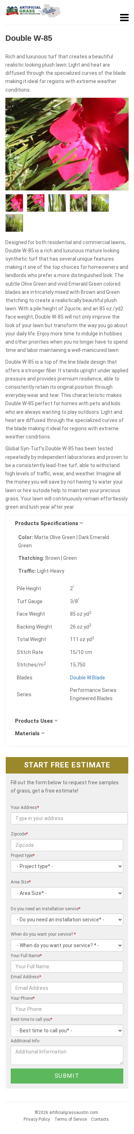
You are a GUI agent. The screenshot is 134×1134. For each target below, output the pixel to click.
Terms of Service (70, 1119)
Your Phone (23, 998)
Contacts (100, 1119)
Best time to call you (31, 1019)
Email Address (26, 976)
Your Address (25, 807)
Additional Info (25, 1040)
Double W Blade (87, 677)
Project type (23, 855)
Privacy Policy (37, 1119)
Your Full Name (26, 955)
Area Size (21, 882)
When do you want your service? (43, 934)
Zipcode (19, 834)
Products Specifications (47, 523)
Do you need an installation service (45, 908)
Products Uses (34, 721)
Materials (28, 733)
